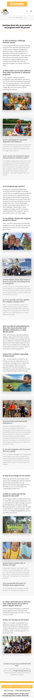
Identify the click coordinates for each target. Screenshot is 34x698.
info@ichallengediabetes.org (22, 671)
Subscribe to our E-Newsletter (17, 686)
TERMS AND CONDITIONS (22, 690)
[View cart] (27, 11)
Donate (17, 4)
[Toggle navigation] (31, 11)
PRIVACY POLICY (9, 690)
